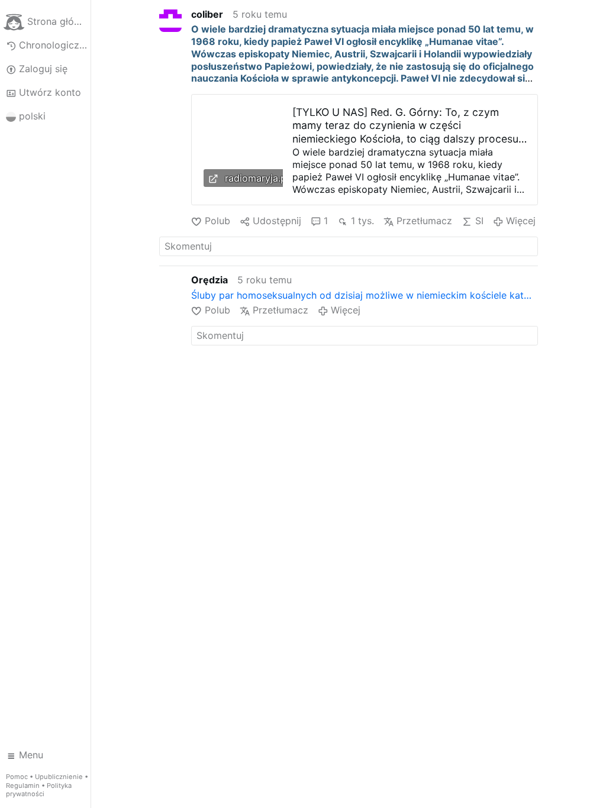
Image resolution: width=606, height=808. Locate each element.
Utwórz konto (50, 92)
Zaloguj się (43, 69)
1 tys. (362, 221)
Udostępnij (277, 221)
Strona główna (58, 21)
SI (479, 221)
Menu (31, 755)
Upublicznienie (59, 777)
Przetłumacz (424, 221)
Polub (217, 221)
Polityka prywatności (39, 790)
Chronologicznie (55, 45)
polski (32, 116)
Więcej (521, 221)
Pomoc (17, 777)
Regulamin (23, 785)
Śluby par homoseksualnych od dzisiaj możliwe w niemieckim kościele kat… (361, 295)
